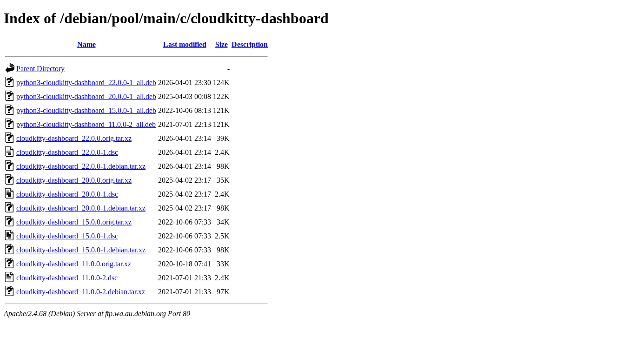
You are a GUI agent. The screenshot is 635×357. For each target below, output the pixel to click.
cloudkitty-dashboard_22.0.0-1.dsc (67, 152)
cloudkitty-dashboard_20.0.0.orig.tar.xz (74, 180)
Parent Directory (40, 69)
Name (86, 44)
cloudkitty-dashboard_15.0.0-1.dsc (67, 236)
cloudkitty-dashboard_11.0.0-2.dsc (67, 278)
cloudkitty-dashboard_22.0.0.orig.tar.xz (74, 138)
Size (221, 44)
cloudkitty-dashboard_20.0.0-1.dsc (67, 194)
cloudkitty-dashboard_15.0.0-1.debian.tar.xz (81, 250)
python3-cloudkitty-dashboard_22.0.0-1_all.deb (86, 82)
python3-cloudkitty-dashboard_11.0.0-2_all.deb (86, 124)
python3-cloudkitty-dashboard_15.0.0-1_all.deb (86, 110)
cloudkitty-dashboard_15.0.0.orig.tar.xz (74, 222)
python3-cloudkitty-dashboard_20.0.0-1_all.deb (86, 96)
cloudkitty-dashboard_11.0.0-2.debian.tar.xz (80, 292)
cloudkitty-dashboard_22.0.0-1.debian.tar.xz (81, 166)
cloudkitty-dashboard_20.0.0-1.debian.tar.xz (81, 208)
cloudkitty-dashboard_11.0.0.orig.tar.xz (73, 264)
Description (250, 44)
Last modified (184, 44)
